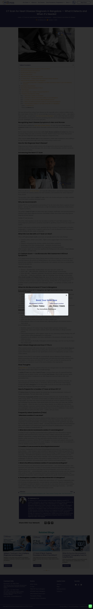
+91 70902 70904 (36, 306)
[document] (46, 304)
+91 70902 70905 (57, 306)
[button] (66, 295)
